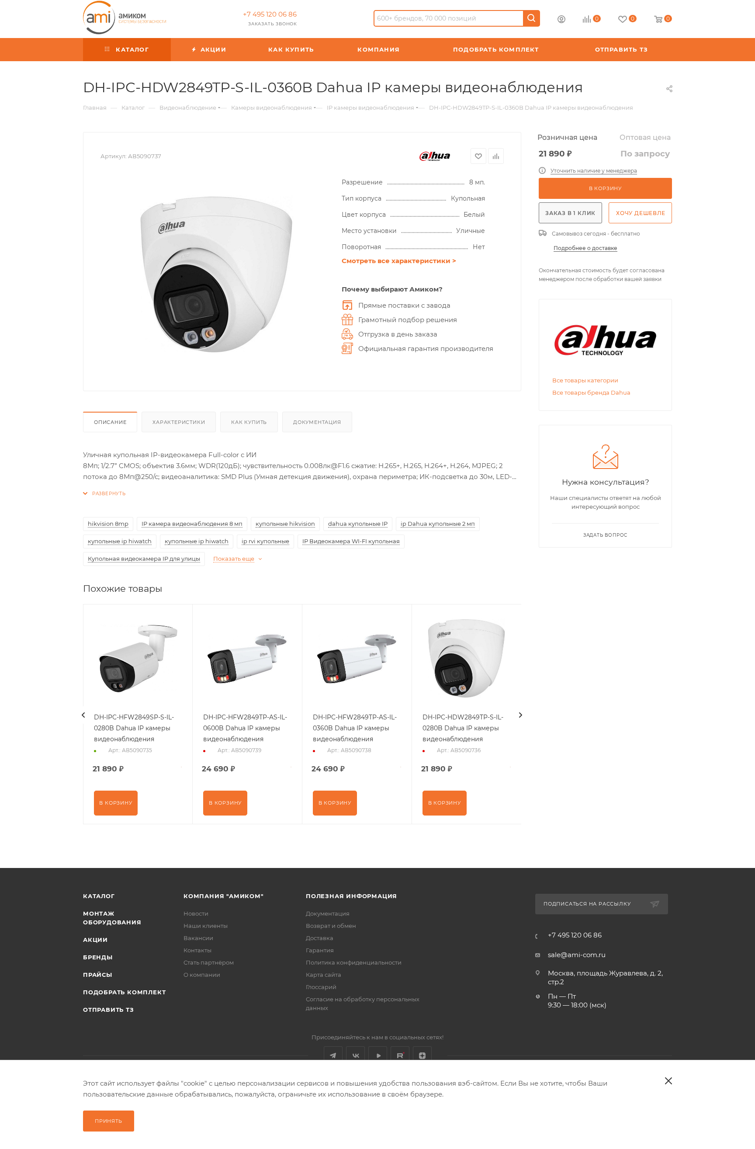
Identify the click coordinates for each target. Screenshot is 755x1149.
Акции (95, 939)
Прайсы (97, 974)
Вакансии (198, 937)
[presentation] (83, 715)
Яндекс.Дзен (422, 1055)
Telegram (333, 1055)
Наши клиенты (206, 925)
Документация (317, 422)
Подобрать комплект (124, 992)
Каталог (99, 895)
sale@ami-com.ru (577, 955)
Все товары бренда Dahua (591, 392)
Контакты (197, 950)
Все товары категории (585, 380)
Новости (196, 913)
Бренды (98, 957)
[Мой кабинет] (561, 20)
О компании (202, 974)
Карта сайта (323, 974)
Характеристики (178, 422)
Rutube (400, 1055)
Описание (110, 422)
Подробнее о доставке (585, 248)
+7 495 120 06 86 (270, 14)
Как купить (249, 422)
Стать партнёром (209, 962)
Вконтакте (355, 1055)
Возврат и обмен (331, 925)
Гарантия (320, 950)
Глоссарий (321, 986)
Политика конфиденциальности (354, 962)
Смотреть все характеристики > (399, 261)
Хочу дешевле (640, 213)
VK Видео (377, 1055)
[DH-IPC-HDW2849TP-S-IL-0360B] (216, 275)
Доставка (319, 937)
